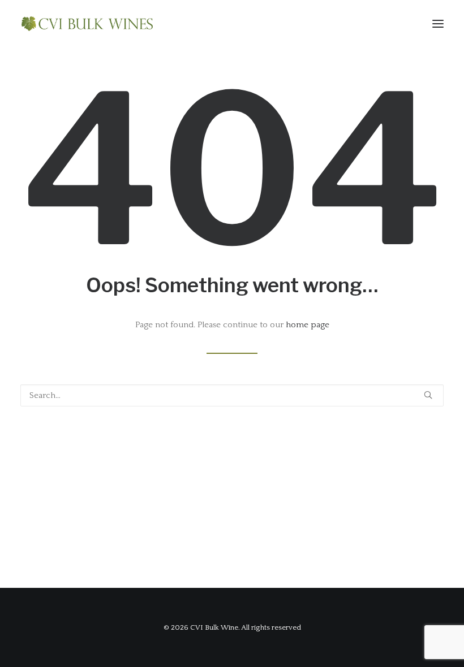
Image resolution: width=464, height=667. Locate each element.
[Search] (232, 395)
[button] (438, 23)
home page (307, 325)
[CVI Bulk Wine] (87, 23)
